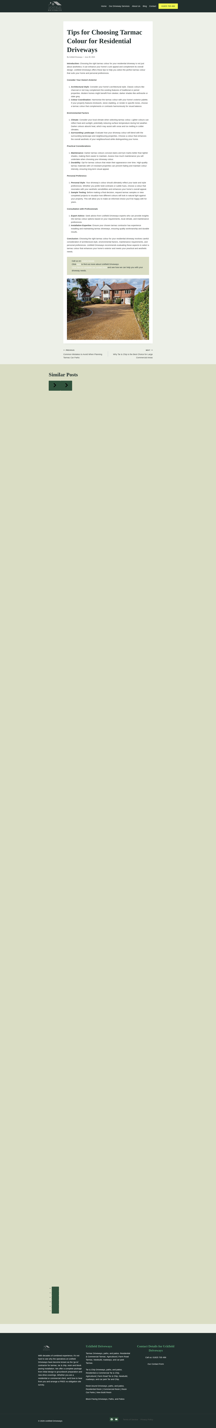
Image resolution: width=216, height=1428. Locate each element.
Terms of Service (130, 1419)
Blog (145, 6)
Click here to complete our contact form (89, 267)
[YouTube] (116, 1419)
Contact (152, 6)
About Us (136, 6)
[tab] (55, 1289)
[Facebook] (112, 1419)
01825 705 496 (168, 6)
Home (104, 6)
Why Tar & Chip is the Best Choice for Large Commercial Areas (133, 354)
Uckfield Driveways (75, 57)
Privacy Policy (147, 1419)
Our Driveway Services (119, 6)
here (79, 264)
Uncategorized (73, 26)
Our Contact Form (156, 1364)
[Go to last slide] (54, 386)
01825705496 (88, 261)
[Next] (66, 386)
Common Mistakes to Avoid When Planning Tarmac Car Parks (82, 354)
